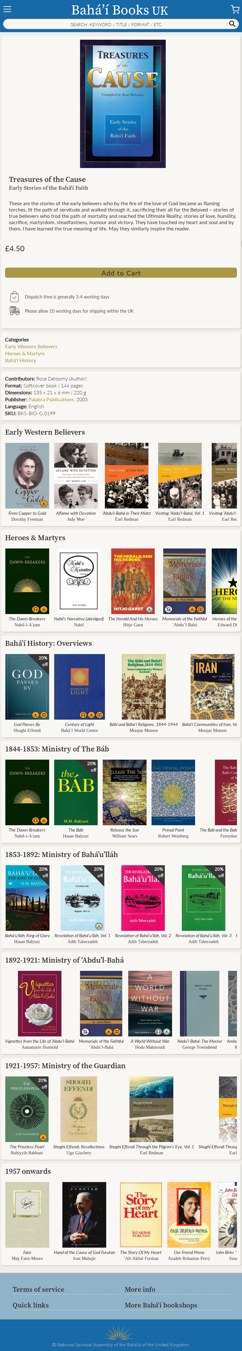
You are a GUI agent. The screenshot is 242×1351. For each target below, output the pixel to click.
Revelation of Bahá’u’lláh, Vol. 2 (143, 935)
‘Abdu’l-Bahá (184, 625)
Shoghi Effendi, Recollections (79, 1146)
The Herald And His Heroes (133, 618)
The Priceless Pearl (27, 1146)
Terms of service (38, 1289)
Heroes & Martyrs (24, 353)
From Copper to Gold (27, 512)
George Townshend (199, 1047)
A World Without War (150, 1040)
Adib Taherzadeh (82, 941)
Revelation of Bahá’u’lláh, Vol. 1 (83, 935)
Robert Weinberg (173, 836)
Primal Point (173, 829)
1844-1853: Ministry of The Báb (57, 749)
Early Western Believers (31, 346)
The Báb (75, 829)
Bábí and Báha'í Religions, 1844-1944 (144, 724)
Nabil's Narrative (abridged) (79, 618)
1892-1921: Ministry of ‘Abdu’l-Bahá (64, 960)
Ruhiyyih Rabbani (27, 1153)
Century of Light (79, 724)
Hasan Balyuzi (76, 836)
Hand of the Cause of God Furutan (84, 1252)
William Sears (124, 836)
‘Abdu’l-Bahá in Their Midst (126, 512)
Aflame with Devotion (76, 512)
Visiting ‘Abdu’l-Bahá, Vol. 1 (180, 512)
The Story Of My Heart (141, 1252)
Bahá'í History (20, 360)
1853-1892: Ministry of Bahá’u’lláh (61, 854)
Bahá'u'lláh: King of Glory (27, 935)
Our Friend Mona (189, 1252)
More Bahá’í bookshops (161, 1305)
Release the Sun (124, 829)
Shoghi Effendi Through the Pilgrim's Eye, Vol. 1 (151, 1146)
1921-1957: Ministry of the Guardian (65, 1065)
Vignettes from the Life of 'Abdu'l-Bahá (39, 1040)
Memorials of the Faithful (184, 618)
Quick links (31, 1305)
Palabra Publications (51, 399)
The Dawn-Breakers (27, 618)
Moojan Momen (144, 730)
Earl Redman (126, 519)
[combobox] (121, 24)
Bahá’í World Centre (79, 730)
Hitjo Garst (133, 625)
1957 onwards (28, 1171)
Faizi (27, 1252)
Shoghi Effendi (27, 730)
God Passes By (27, 724)
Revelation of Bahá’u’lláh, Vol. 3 (204, 935)
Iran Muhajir (84, 1258)
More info (140, 1289)
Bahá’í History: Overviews (48, 643)
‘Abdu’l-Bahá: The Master (199, 1040)
